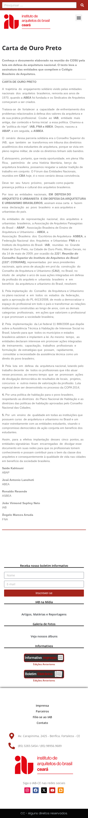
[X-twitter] (44, 790)
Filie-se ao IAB (42, 717)
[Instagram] (27, 790)
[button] (78, 17)
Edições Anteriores (44, 664)
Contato (42, 723)
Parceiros (42, 711)
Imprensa (42, 705)
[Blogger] (61, 790)
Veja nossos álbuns (44, 636)
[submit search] (82, 5)
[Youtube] (52, 790)
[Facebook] (36, 790)
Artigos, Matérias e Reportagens (44, 614)
